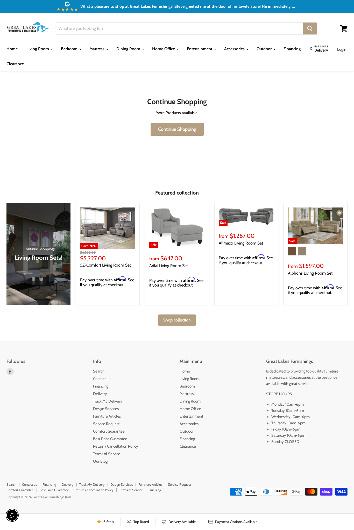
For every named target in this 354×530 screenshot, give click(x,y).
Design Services (106, 408)
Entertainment (200, 48)
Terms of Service (106, 454)
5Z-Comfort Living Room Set (105, 265)
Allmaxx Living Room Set (241, 243)
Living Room (38, 48)
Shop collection (177, 320)
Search (98, 371)
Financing (292, 48)
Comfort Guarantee (109, 431)
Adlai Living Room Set (168, 265)
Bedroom (70, 48)
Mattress (97, 48)
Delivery (100, 393)
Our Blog (100, 461)
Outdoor (265, 48)
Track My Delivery (107, 401)
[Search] (310, 28)
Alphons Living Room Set (310, 273)
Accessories (235, 48)
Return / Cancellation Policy (115, 446)
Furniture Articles (107, 416)
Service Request (106, 423)
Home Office (164, 48)
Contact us (101, 378)
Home (12, 48)
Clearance (15, 63)
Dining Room (128, 48)
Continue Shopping (177, 129)
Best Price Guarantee (110, 438)
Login (341, 49)
